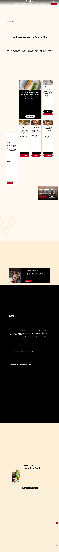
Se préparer (28, 281)
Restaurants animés (12, 146)
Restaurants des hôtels (12, 149)
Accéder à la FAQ (29, 394)
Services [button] (8, 161)
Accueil (7, 21)
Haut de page (57, 523)
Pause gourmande (12, 150)
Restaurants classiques (12, 145)
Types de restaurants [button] (11, 142)
